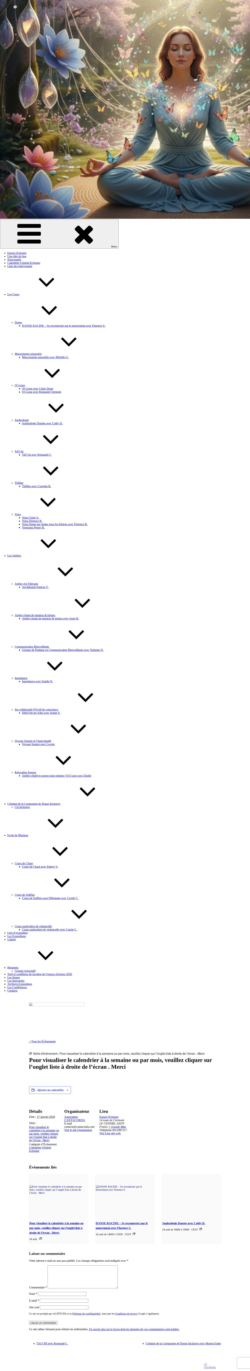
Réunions (12, 967)
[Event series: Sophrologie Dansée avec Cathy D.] (200, 1229)
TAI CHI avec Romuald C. (52, 1343)
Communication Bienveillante (32, 646)
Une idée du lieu (16, 256)
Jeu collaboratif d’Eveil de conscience (36, 709)
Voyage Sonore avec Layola (38, 744)
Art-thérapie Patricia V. (35, 587)
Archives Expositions (19, 984)
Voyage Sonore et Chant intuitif (33, 741)
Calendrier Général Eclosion (23, 262)
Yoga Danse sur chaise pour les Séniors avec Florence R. (55, 524)
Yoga (18, 514)
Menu (114, 246)
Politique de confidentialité (86, 1313)
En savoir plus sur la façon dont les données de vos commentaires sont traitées (134, 1329)
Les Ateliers (14, 555)
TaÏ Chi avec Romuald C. (37, 454)
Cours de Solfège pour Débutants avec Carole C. (50, 898)
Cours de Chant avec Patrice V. (40, 866)
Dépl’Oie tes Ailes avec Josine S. (41, 712)
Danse (18, 322)
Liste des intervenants (19, 266)
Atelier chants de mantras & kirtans (35, 615)
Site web (34, 1307)
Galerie (11, 939)
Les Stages (13, 977)
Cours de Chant (24, 863)
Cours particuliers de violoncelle (33, 926)
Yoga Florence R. (32, 520)
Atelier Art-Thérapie (26, 583)
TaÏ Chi (19, 451)
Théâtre (19, 482)
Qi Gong (20, 385)
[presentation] (58, 1196)
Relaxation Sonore (25, 772)
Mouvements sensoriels (28, 353)
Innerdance (21, 678)
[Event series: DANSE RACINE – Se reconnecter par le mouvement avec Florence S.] (134, 1234)
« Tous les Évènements (42, 1041)
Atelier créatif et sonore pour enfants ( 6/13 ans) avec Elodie (56, 775)
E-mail (34, 1300)
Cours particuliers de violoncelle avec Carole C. (49, 929)
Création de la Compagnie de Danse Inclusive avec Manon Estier (183, 1343)
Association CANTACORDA (74, 1118)
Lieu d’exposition (17, 932)
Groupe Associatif (25, 970)
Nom (33, 1293)
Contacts (12, 990)
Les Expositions (16, 936)
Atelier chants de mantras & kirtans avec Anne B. (50, 618)
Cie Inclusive (22, 807)
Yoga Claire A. (30, 517)
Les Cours (13, 294)
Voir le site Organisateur (78, 1130)
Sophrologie (22, 420)
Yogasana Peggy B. (33, 527)
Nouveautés (14, 259)
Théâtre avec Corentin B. (36, 486)
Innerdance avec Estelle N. (37, 681)
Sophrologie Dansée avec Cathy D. (42, 423)
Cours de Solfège (25, 894)
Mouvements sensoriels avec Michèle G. (45, 357)
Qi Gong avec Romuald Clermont (41, 391)
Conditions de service (126, 1313)
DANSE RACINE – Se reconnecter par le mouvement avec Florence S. (63, 325)
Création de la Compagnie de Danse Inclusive (33, 803)
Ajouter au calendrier (51, 1090)
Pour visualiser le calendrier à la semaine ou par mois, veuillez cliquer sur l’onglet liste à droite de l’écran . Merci (44, 1134)
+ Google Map (117, 1126)
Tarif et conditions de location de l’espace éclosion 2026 (39, 974)
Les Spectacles (15, 980)
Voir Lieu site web (110, 1133)
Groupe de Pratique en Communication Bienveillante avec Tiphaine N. (63, 650)
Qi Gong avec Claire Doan (37, 388)
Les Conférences (17, 987)
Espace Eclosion (16, 253)
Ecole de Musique (17, 835)
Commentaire (38, 1287)
